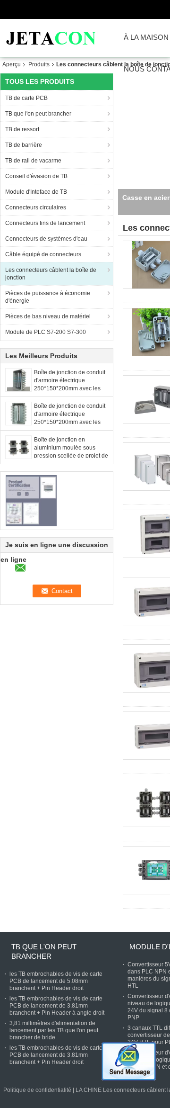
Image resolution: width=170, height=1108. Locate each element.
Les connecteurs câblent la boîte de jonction (50, 274)
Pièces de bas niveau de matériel (48, 316)
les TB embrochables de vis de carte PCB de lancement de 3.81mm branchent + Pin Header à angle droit (56, 1005)
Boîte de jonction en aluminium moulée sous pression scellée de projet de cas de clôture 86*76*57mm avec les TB (71, 455)
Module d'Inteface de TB (36, 192)
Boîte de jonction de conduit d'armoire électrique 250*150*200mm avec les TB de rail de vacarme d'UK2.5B (69, 422)
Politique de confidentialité (37, 1090)
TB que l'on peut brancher (38, 113)
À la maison (146, 37)
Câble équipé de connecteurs (43, 254)
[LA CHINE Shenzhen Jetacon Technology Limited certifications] (31, 500)
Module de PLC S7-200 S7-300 (45, 332)
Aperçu (11, 64)
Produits (39, 64)
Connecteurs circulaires (35, 207)
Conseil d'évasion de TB (36, 176)
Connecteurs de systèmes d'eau (46, 238)
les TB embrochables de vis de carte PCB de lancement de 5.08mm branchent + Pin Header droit (55, 981)
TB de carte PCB (26, 98)
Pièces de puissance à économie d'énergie (47, 297)
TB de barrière (23, 145)
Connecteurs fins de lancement (45, 223)
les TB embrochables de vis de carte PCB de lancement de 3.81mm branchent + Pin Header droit (55, 1055)
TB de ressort (22, 129)
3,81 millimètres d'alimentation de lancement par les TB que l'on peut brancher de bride (53, 1030)
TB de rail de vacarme (33, 160)
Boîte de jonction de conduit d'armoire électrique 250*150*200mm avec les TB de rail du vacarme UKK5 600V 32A (70, 388)
